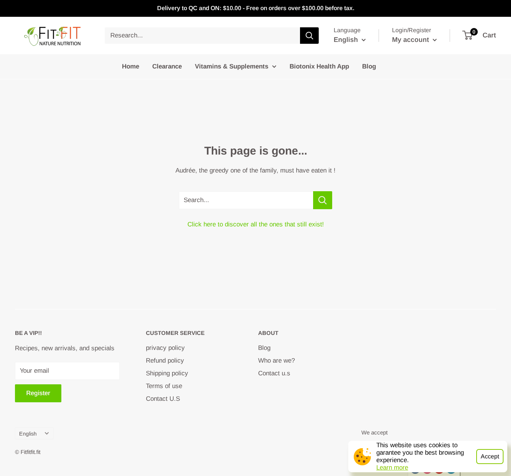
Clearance (167, 66)
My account (411, 39)
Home (130, 66)
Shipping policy (167, 373)
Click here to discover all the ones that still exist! (255, 224)
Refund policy (165, 360)
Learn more (392, 467)
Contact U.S (163, 398)
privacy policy (165, 347)
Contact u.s (274, 373)
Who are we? (276, 360)
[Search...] (322, 200)
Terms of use (164, 386)
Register (38, 393)
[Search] (309, 35)
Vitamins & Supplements (231, 66)
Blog (369, 66)
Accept (490, 456)
